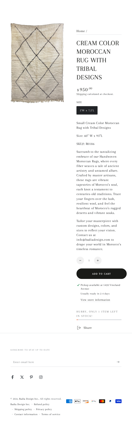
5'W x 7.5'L (87, 112)
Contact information (26, 414)
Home (80, 31)
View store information (95, 299)
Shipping (81, 94)
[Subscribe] (119, 362)
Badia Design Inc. (29, 398)
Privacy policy (44, 409)
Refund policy (42, 404)
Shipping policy (23, 409)
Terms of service (51, 414)
